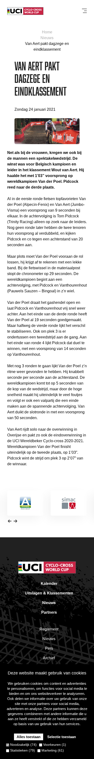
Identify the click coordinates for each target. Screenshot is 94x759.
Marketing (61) (52, 750)
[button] (9, 521)
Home (47, 32)
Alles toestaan (28, 737)
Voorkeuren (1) (54, 745)
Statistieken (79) (22, 750)
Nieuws (47, 38)
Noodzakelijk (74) (23, 745)
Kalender (49, 583)
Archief (49, 658)
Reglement (49, 629)
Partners (49, 612)
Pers (49, 648)
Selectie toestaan (61, 737)
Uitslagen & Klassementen (49, 593)
